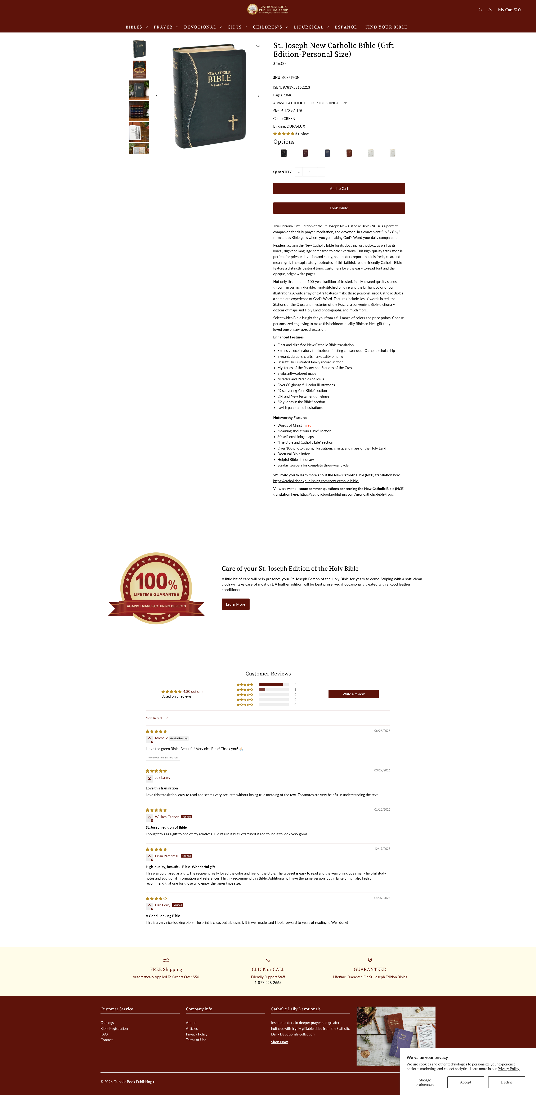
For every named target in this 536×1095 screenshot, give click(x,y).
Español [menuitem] (346, 27)
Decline (507, 1082)
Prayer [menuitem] (163, 27)
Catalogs (107, 1022)
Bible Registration (114, 1028)
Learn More (235, 604)
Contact (106, 1040)
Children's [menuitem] (267, 27)
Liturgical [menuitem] (308, 27)
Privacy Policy (196, 1034)
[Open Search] (480, 9)
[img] (156, 731)
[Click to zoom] (258, 45)
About (191, 1022)
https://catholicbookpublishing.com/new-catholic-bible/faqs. (347, 494)
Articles (192, 1028)
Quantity (282, 172)
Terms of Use (196, 1040)
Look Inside (339, 208)
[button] (284, 133)
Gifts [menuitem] (235, 27)
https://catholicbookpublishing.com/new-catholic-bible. (316, 481)
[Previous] (156, 96)
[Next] (258, 96)
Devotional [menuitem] (200, 27)
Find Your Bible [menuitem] (386, 27)
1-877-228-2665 (268, 982)
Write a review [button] (354, 694)
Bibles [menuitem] (134, 27)
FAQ (104, 1034)
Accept (465, 1082)
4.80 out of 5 (193, 691)
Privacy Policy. (509, 1068)
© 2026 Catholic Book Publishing (126, 1081)
